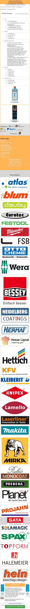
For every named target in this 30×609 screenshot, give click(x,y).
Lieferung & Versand (6, 146)
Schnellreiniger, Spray (14, 27)
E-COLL (11, 33)
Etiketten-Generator (6, 150)
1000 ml (11, 75)
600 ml (10, 74)
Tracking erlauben (15, 603)
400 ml (10, 71)
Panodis (11, 38)
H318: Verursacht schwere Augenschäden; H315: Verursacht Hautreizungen (15, 44)
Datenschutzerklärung (6, 142)
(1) (13, 21)
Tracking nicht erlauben (15, 606)
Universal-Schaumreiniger (15, 29)
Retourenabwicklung (6, 149)
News (2, 154)
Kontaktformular (5, 157)
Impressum (3, 140)
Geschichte (3, 155)
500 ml (10, 72)
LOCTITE (11, 35)
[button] (21, 14)
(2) (11, 33)
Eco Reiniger (12, 21)
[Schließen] (22, 584)
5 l (9, 69)
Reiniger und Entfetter (14, 25)
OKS (10, 36)
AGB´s (2, 141)
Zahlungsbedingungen (6, 148)
